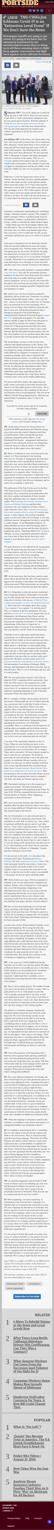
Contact (38, 1518)
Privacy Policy (14, 1518)
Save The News (11, 272)
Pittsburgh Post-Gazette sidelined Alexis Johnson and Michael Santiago (26, 502)
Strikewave (35, 58)
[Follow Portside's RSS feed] (42, 11)
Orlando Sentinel (22, 768)
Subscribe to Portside (27, 1296)
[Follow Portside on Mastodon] (38, 11)
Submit (11, 1526)
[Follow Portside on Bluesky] (34, 11)
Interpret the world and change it (10, 1508)
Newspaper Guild (15, 1283)
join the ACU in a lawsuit (23, 613)
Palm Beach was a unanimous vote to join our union (25, 769)
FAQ (27, 1518)
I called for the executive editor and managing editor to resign (26, 511)
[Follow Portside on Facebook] (30, 11)
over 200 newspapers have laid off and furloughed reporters (24, 124)
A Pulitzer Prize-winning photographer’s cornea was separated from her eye (26, 603)
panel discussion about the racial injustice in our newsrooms (26, 660)
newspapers (34, 1283)
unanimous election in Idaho (32, 861)
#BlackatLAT (9, 458)
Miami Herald (36, 768)
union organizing (15, 1288)
